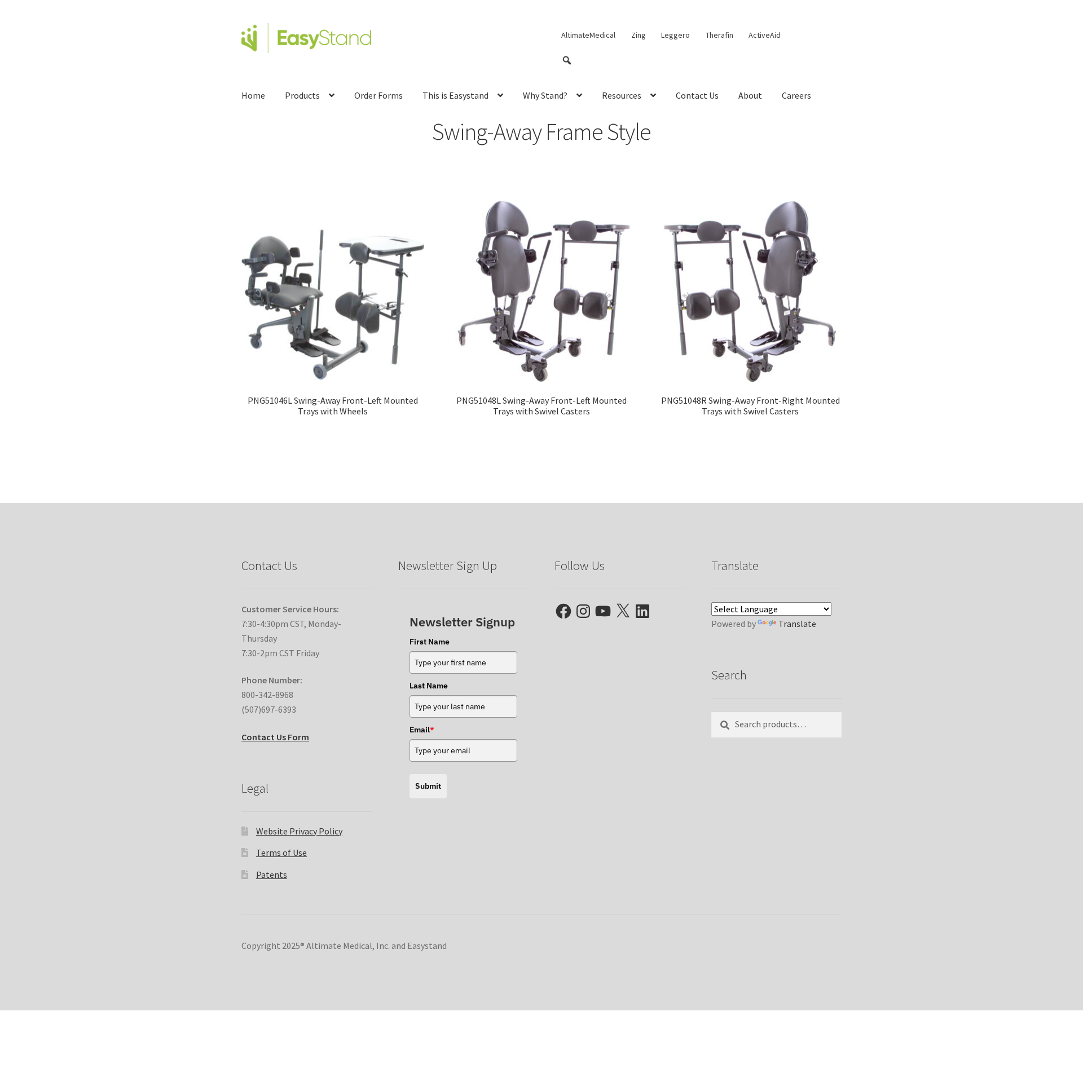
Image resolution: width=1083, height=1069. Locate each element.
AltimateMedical (588, 35)
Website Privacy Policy (299, 831)
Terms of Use (281, 852)
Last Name (429, 686)
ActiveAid (765, 35)
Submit (428, 786)
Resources (621, 95)
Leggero (675, 35)
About (750, 95)
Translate (797, 623)
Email (422, 730)
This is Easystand (455, 95)
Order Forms (378, 95)
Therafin (719, 35)
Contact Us (697, 95)
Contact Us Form (275, 737)
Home (253, 95)
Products (302, 95)
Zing (638, 35)
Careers (796, 95)
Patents (271, 874)
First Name (430, 642)
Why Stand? (545, 95)
